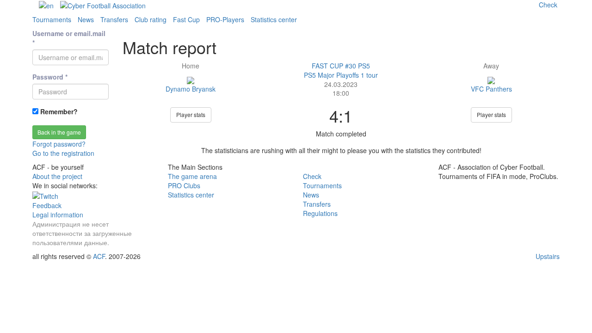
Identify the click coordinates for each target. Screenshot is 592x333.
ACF (99, 256)
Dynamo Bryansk (191, 88)
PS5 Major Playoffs (332, 75)
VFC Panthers (491, 88)
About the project (57, 176)
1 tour (369, 75)
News (86, 19)
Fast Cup (186, 19)
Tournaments (51, 19)
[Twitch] (45, 194)
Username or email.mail (68, 38)
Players (225, 19)
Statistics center (274, 19)
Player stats (190, 114)
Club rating (150, 19)
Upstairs (548, 256)
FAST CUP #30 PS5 (341, 65)
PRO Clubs (184, 185)
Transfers (114, 19)
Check (312, 176)
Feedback (47, 205)
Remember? (58, 111)
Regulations (320, 213)
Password (50, 76)
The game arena (192, 176)
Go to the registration (63, 153)
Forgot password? (59, 143)
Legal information (57, 214)
